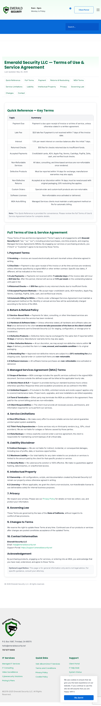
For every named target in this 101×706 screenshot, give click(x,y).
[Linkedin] (64, 10)
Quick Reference (13, 80)
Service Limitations (14, 87)
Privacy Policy (49, 499)
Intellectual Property (47, 87)
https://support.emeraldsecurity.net (36, 547)
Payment (42, 80)
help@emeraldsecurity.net (24, 544)
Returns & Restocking (59, 80)
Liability (30, 87)
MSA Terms (79, 80)
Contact (21, 93)
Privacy (63, 87)
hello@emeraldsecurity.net (14, 646)
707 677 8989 (8, 650)
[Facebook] (59, 10)
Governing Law (77, 87)
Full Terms (29, 80)
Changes (10, 93)
